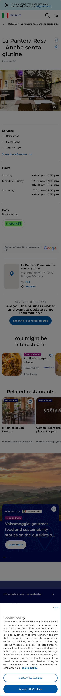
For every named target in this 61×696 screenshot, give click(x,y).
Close (55, 608)
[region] (30, 649)
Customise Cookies (30, 677)
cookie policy (29, 667)
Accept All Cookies (30, 689)
